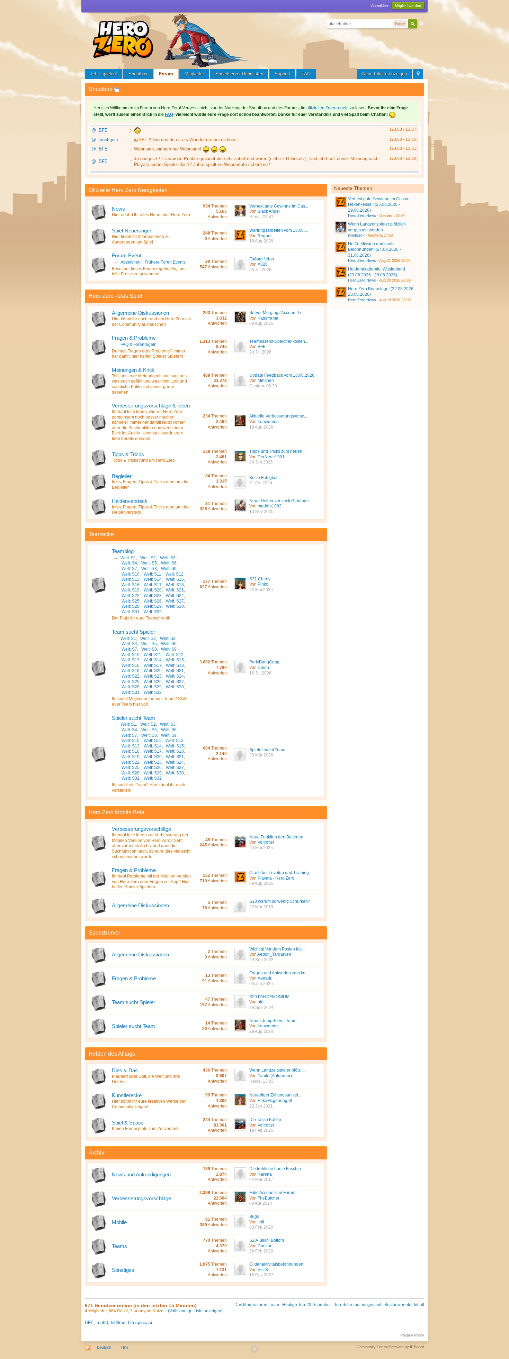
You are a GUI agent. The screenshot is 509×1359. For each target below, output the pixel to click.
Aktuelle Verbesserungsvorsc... (278, 416)
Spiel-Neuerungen (132, 230)
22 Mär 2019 (261, 907)
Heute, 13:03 (261, 1081)
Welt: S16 (131, 584)
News (118, 209)
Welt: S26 (153, 601)
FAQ (306, 73)
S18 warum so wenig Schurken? (279, 901)
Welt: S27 (175, 601)
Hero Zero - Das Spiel (115, 296)
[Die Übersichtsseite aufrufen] (171, 39)
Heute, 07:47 (261, 216)
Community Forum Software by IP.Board (390, 1347)
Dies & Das (125, 1070)
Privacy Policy (412, 1335)
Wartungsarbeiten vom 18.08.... (278, 230)
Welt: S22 (131, 595)
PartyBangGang (264, 662)
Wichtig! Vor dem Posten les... (277, 949)
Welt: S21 (175, 590)
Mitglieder (194, 73)
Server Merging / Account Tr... (276, 312)
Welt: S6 (169, 563)
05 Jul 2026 (260, 269)
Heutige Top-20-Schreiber (306, 1304)
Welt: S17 (153, 584)
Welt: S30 (175, 606)
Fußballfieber (261, 259)
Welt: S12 (175, 574)
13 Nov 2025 (261, 511)
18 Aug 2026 (261, 241)
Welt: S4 (129, 563)
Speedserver (104, 933)
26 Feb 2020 (261, 1251)
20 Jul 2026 (260, 352)
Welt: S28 (131, 606)
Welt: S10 (131, 574)
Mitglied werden (408, 5)
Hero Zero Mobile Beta (116, 812)
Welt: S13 (131, 579)
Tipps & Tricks (128, 454)
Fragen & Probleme (134, 338)
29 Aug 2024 (261, 1031)
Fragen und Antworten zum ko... (279, 973)
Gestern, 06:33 (263, 386)
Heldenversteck (130, 501)
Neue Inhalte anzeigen (384, 73)
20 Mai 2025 (261, 847)
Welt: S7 (129, 568)
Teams (119, 1246)
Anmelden (379, 5)
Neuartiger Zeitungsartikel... (275, 1095)
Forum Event (126, 255)
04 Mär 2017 (261, 1179)
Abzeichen (130, 262)
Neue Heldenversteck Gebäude (279, 500)
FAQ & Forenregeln (138, 344)
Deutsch (104, 1347)
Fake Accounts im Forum (272, 1192)
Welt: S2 (148, 557)
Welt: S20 (153, 590)
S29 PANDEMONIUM (269, 996)
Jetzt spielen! (103, 73)
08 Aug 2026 (261, 323)
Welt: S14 (153, 579)
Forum (166, 73)
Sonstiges (123, 1270)
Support (282, 73)
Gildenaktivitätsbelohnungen (276, 1264)
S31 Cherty (259, 579)
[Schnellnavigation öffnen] (418, 74)
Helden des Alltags (112, 1054)
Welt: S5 (149, 563)
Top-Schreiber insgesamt (357, 1304)
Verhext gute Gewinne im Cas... (278, 206)
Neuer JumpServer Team (272, 1020)
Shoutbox (138, 73)
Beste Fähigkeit (263, 477)
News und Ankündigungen (141, 1174)
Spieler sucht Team (133, 718)
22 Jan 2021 (261, 1106)
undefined (412, 187)
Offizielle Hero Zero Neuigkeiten (128, 190)
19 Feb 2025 (261, 1130)
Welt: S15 (175, 579)
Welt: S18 (175, 584)
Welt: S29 (153, 606)
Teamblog (123, 551)
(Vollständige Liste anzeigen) (195, 1311)
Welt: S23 (153, 595)
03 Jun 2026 (261, 983)
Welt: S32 (153, 611)
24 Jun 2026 (261, 462)
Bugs (254, 1216)
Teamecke (101, 534)
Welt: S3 (168, 557)
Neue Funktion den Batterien (276, 837)
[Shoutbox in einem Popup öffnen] (116, 89)
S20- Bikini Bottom (266, 1240)
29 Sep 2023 (261, 959)
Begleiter (122, 476)
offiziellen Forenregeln (327, 107)
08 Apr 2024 (260, 1203)
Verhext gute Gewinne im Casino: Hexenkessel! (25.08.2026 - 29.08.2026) (379, 204)
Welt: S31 (131, 611)
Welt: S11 (152, 574)
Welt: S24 (175, 595)
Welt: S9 (169, 568)
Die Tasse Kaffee (265, 1119)
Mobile (119, 1222)
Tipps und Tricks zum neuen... (277, 451)
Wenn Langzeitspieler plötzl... (277, 1070)
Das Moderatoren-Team (256, 1304)
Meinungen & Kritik (133, 370)
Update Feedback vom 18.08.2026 (281, 375)
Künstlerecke (127, 1095)
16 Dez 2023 (261, 1275)
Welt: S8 (149, 568)
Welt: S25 (131, 601)
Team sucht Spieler (133, 632)
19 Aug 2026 (261, 427)
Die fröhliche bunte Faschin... (276, 1168)
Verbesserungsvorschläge (141, 829)
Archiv (96, 1153)
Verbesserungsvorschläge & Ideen (151, 405)
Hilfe (124, 1347)
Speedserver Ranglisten (239, 73)
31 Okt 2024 (260, 482)
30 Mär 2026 (261, 755)
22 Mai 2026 (261, 589)
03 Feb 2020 (261, 1227)
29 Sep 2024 (261, 1007)
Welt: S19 (131, 590)
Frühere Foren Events (165, 262)
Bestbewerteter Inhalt (404, 1304)
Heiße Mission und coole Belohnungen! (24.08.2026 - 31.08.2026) (374, 249)
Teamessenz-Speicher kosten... (278, 341)
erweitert (421, 23)
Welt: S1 (128, 557)
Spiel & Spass (128, 1123)
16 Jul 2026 (260, 673)
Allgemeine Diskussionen (140, 313)
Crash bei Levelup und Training (279, 872)
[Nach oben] (254, 1349)
